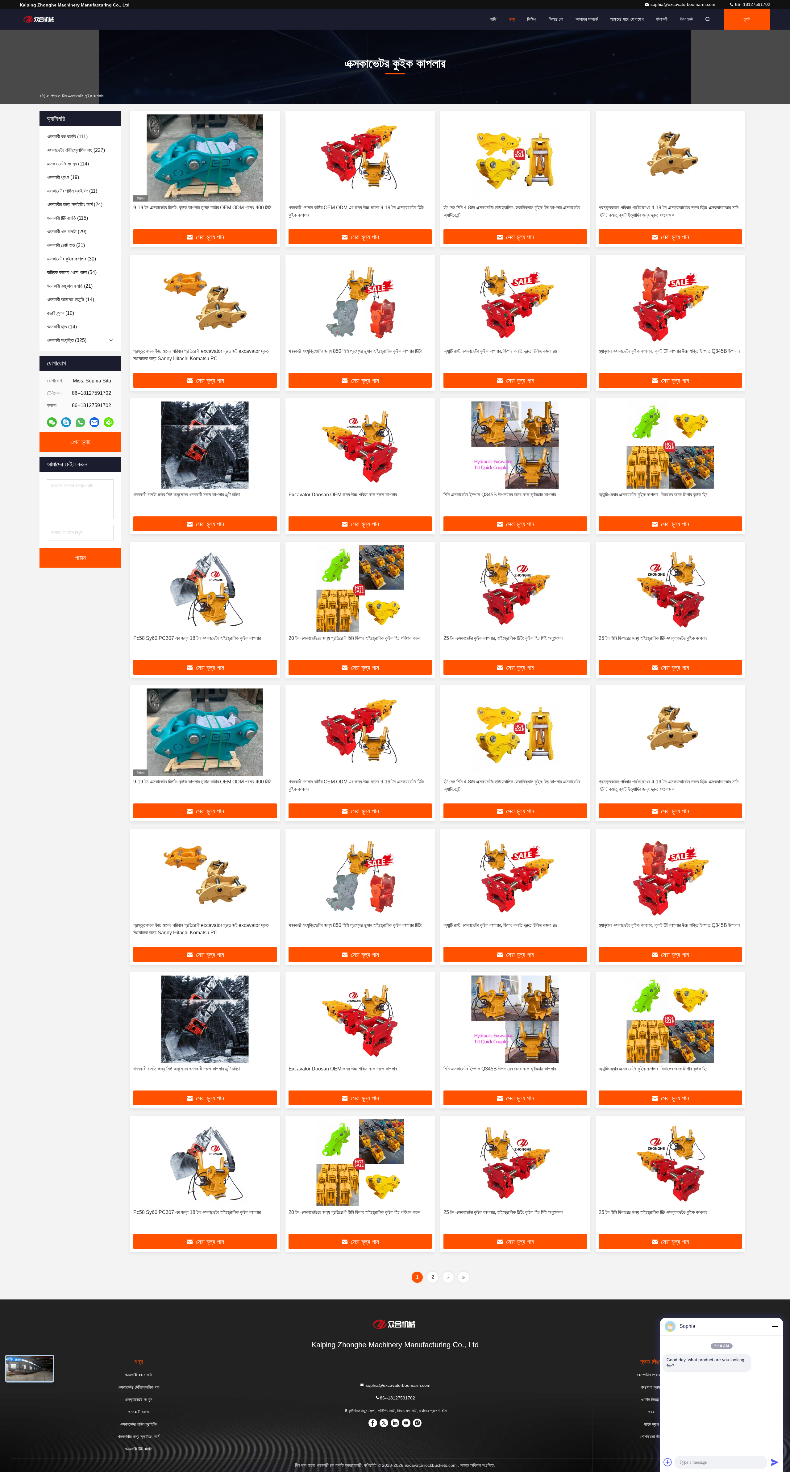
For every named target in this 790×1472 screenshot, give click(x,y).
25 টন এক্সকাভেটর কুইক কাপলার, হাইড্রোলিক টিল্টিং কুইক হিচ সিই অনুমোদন (503, 638)
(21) (66, 245)
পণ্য (512, 19)
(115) (67, 218)
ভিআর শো (556, 19)
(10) (60, 313)
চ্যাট (747, 19)
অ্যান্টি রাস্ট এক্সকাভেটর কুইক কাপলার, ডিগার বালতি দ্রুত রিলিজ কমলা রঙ (500, 351)
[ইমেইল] (94, 422)
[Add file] (667, 1462)
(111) (67, 136)
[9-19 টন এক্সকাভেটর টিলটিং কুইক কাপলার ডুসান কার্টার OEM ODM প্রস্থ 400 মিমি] (205, 158)
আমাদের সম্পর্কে (587, 19)
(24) (74, 204)
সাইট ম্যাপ (651, 1424)
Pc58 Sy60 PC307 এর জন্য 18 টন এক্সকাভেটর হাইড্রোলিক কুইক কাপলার (197, 638)
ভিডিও (531, 19)
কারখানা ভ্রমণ (651, 1387)
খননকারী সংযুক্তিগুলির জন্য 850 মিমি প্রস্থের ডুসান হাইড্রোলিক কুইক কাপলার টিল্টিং (355, 351)
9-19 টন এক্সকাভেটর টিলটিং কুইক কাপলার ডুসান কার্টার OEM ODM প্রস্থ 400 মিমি (202, 207)
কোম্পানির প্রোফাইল (651, 1374)
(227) (76, 150)
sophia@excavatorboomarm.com (684, 4)
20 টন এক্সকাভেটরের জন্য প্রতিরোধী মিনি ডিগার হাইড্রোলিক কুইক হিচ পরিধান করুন (354, 638)
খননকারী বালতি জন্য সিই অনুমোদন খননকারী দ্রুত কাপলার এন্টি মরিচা (186, 494)
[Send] (775, 1462)
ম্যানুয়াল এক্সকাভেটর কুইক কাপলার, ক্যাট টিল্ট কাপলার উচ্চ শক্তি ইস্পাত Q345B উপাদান (669, 351)
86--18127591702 (752, 4)
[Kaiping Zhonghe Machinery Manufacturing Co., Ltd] (39, 19)
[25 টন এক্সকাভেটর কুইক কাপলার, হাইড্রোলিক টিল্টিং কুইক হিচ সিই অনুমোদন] (515, 588)
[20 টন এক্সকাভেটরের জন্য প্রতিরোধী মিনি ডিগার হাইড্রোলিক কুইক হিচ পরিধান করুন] (360, 588)
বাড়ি (493, 19)
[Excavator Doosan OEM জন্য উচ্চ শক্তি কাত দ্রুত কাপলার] (360, 445)
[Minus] (774, 1326)
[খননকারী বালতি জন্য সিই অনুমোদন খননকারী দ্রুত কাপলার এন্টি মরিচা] (205, 445)
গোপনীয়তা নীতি (651, 1436)
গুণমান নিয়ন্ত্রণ (651, 1399)
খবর (651, 1411)
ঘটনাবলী (661, 19)
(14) (70, 299)
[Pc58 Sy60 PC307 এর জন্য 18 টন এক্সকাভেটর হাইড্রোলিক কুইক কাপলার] (205, 588)
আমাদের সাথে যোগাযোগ (627, 19)
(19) (63, 177)
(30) (71, 258)
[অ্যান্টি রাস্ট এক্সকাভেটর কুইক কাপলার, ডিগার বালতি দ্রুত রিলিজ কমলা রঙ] (515, 301)
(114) (68, 163)
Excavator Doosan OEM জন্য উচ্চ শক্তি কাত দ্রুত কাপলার (343, 494)
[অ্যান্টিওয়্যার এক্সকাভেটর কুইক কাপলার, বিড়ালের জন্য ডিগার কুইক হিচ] (670, 445)
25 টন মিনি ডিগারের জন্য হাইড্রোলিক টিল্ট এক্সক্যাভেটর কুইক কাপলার (653, 638)
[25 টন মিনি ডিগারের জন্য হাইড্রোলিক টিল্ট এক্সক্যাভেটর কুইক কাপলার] (670, 588)
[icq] (109, 422)
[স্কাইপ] (66, 422)
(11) (72, 191)
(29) (66, 231)
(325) (66, 340)
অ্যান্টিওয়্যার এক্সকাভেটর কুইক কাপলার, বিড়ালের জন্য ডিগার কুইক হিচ (653, 494)
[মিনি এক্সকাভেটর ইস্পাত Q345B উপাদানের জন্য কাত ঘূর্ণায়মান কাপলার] (515, 445)
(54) (72, 272)
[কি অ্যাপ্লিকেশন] (80, 422)
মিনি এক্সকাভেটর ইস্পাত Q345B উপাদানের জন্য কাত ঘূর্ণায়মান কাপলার (499, 494)
